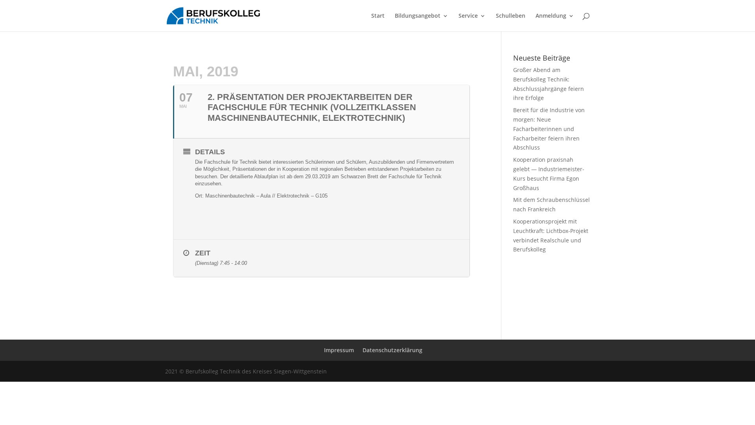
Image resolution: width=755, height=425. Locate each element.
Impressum (339, 350)
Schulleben (510, 16)
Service (468, 16)
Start (378, 16)
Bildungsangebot (417, 16)
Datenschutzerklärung (392, 350)
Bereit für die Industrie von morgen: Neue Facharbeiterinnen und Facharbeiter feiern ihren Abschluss (549, 128)
